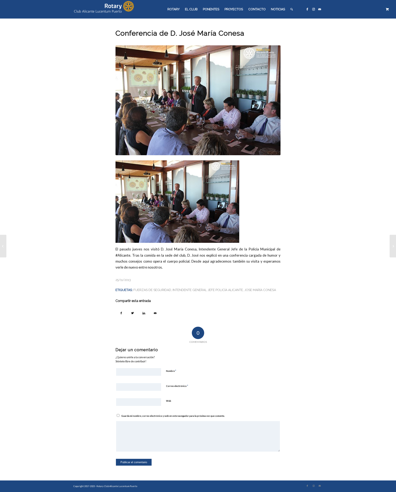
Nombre (171, 370)
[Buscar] (292, 9)
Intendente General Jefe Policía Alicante (208, 290)
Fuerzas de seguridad (152, 290)
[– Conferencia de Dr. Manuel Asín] (3, 246)
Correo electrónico (177, 385)
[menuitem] (173, 9)
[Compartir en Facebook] (121, 312)
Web (168, 400)
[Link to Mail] (320, 9)
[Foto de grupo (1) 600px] (198, 100)
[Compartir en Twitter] (132, 312)
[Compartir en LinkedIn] (144, 312)
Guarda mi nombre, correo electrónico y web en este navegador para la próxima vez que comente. (173, 416)
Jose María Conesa (260, 290)
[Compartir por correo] (155, 312)
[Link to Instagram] (313, 9)
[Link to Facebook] (307, 9)
